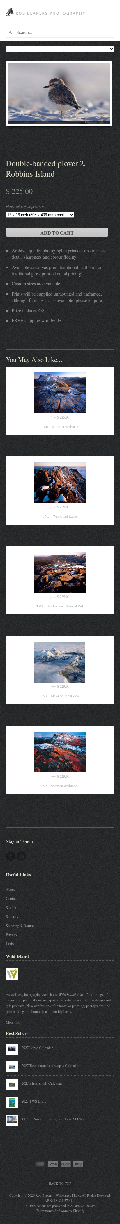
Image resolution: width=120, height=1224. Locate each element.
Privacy (11, 934)
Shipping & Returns (20, 925)
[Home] (46, 18)
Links (10, 943)
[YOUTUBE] (21, 856)
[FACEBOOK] (10, 856)
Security (12, 916)
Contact (12, 898)
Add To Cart (57, 232)
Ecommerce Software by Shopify (60, 1210)
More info (13, 1022)
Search (11, 907)
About (10, 889)
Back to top (60, 1183)
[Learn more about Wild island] (20, 983)
